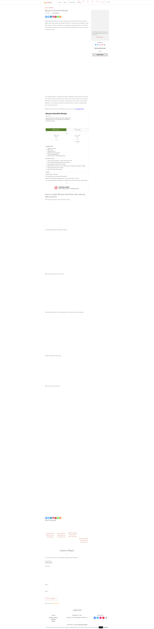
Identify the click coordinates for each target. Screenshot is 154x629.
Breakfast (51, 7)
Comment (47, 566)
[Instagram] (53, 17)
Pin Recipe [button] (78, 129)
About (65, 2)
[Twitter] (48, 17)
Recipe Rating (48, 561)
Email (46, 591)
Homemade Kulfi (79, 109)
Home (59, 2)
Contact (53, 619)
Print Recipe (56, 129)
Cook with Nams (82, 624)
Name (47, 584)
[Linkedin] (51, 17)
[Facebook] (46, 17)
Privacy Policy (53, 617)
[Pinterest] (56, 17)
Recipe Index (72, 2)
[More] (60, 17)
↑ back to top (77, 610)
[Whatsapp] (58, 17)
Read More (105, 627)
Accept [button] (100, 627)
